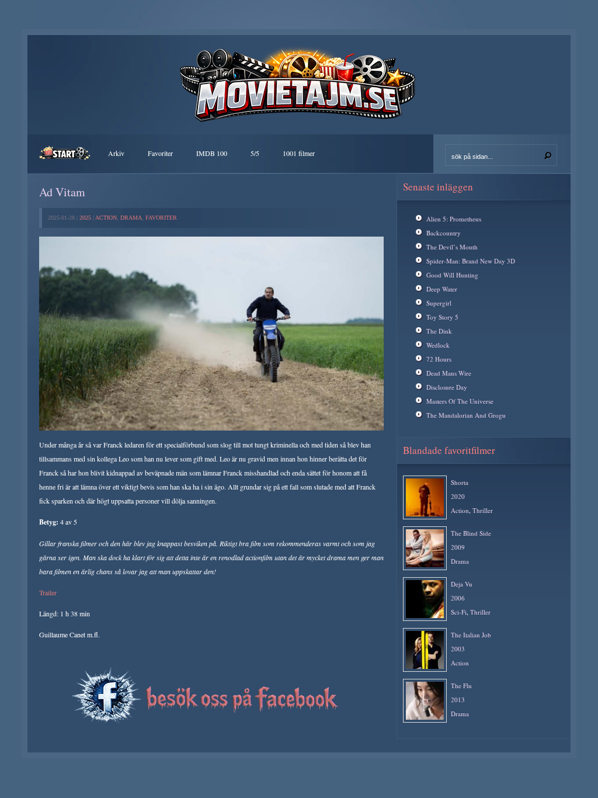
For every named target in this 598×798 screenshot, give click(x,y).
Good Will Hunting (452, 274)
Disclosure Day (446, 387)
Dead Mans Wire (448, 373)
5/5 (255, 153)
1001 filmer (299, 153)
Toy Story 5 (442, 317)
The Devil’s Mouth (452, 246)
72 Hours (438, 359)
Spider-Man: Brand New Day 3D (470, 260)
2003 (458, 648)
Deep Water (441, 288)
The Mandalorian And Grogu (466, 415)
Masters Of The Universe (459, 401)
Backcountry (443, 232)
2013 (458, 699)
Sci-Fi (459, 612)
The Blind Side (471, 533)
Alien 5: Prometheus (453, 218)
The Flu (461, 685)
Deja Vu (461, 584)
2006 (458, 598)
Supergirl (438, 303)
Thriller (482, 510)
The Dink (439, 331)
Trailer (48, 592)
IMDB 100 (211, 153)
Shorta (459, 482)
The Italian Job (471, 634)
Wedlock (438, 345)
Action (106, 217)
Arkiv (116, 153)
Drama (131, 217)
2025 (85, 217)
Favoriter (160, 153)
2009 (458, 547)
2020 (458, 496)
